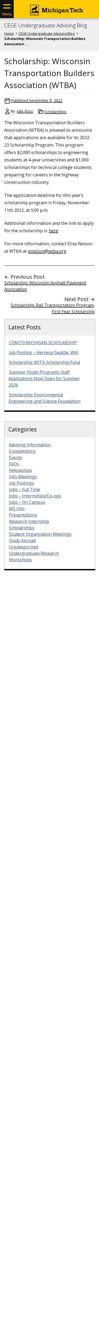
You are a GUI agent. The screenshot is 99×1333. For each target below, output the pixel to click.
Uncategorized (23, 547)
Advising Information (30, 445)
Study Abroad (22, 540)
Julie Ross (25, 111)
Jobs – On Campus (27, 502)
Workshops (20, 560)
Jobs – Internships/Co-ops (35, 496)
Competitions (22, 451)
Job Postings (21, 483)
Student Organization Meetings (40, 534)
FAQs (14, 464)
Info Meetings (23, 477)
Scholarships (55, 111)
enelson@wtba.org (47, 251)
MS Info (17, 509)
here (53, 230)
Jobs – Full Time (24, 489)
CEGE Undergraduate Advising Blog (45, 25)
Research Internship (29, 521)
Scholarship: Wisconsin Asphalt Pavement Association (45, 286)
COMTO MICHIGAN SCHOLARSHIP (43, 343)
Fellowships (20, 470)
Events (15, 457)
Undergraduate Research (34, 553)
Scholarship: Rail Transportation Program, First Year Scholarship (53, 308)
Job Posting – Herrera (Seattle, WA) (43, 352)
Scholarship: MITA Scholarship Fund (44, 362)
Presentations (23, 515)
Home (9, 33)
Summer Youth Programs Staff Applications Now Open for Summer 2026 (44, 378)
